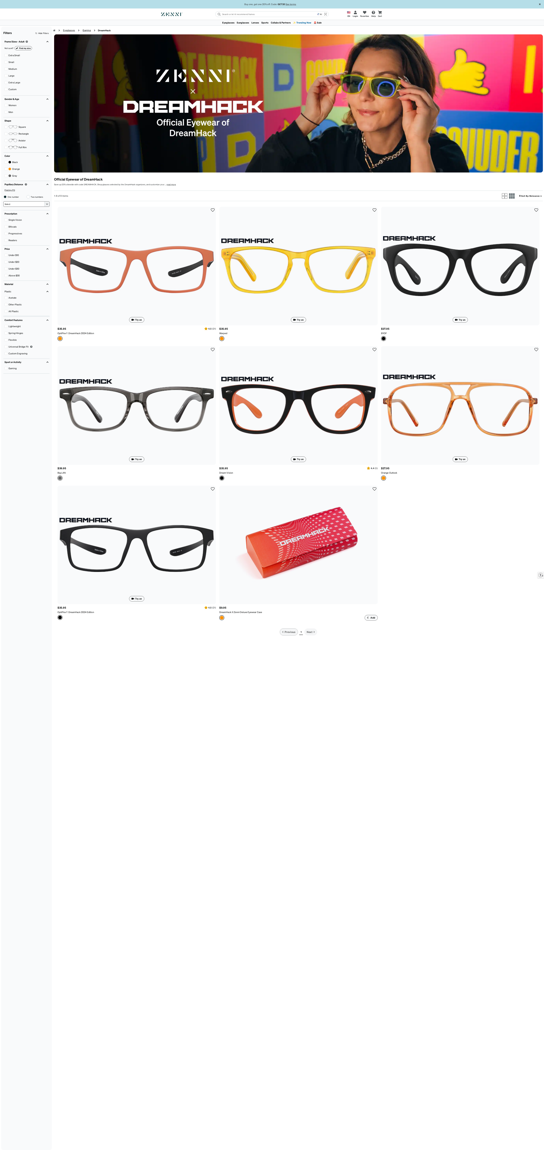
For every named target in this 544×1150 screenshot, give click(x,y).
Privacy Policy (189, 1147)
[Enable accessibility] (540, 575)
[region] (272, 1145)
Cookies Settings (406, 1144)
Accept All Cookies (428, 1144)
